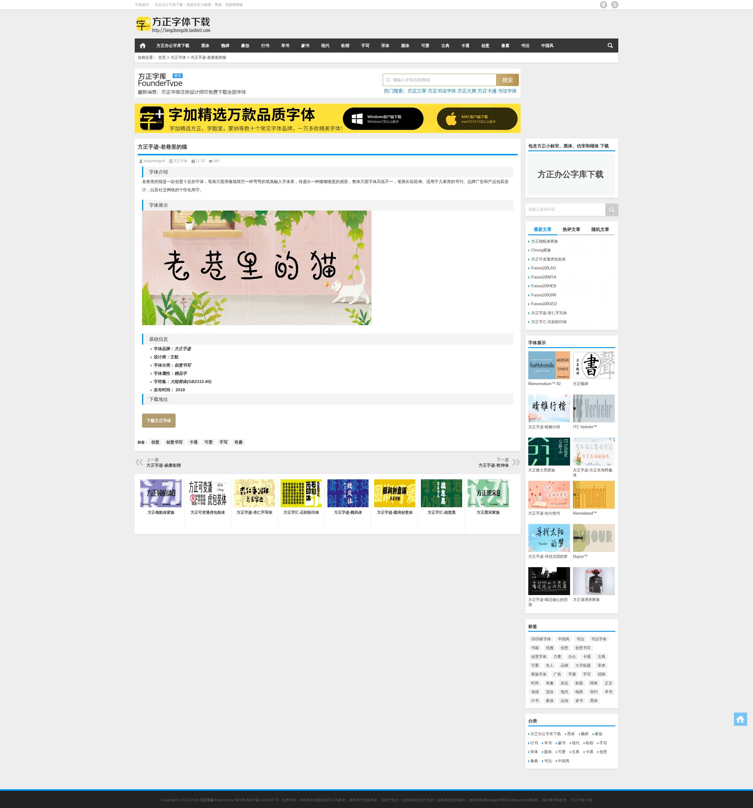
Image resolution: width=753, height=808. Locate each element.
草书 (285, 45)
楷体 (594, 683)
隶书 (579, 700)
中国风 (547, 45)
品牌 (564, 665)
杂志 (564, 683)
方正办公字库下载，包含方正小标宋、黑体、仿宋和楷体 (199, 5)
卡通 (465, 45)
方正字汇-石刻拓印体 (549, 322)
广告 (557, 674)
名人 (550, 665)
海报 (535, 692)
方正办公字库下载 (172, 45)
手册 (572, 674)
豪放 (245, 45)
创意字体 (539, 656)
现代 (325, 45)
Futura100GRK (544, 295)
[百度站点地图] (614, 4)
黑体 (205, 45)
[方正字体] (172, 17)
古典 (445, 45)
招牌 (601, 674)
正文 (608, 683)
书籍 (535, 648)
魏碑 (225, 45)
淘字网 (240, 800)
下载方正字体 (158, 420)
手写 (365, 45)
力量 (557, 656)
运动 (564, 700)
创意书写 (583, 648)
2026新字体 (541, 639)
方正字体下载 (581, 800)
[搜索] (610, 45)
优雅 (550, 648)
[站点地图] (603, 4)
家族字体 (539, 674)
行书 (265, 45)
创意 (485, 45)
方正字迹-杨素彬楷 (163, 465)
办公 (572, 656)
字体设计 (142, 5)
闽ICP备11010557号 (262, 800)
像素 (505, 45)
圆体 (405, 45)
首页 (143, 45)
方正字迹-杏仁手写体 (549, 313)
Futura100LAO (543, 268)
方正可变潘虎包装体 (548, 259)
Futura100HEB (543, 286)
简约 (594, 692)
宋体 (385, 45)
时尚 (535, 683)
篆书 (305, 45)
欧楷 (345, 45)
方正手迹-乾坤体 (494, 465)
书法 (525, 45)
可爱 (425, 45)
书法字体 (599, 639)
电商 (579, 692)
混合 (550, 692)
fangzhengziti (154, 161)
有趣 (550, 683)
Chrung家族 (541, 250)
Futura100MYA (544, 277)
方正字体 (178, 57)
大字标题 (583, 665)
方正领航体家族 (544, 241)
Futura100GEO (544, 304)
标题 (579, 683)
